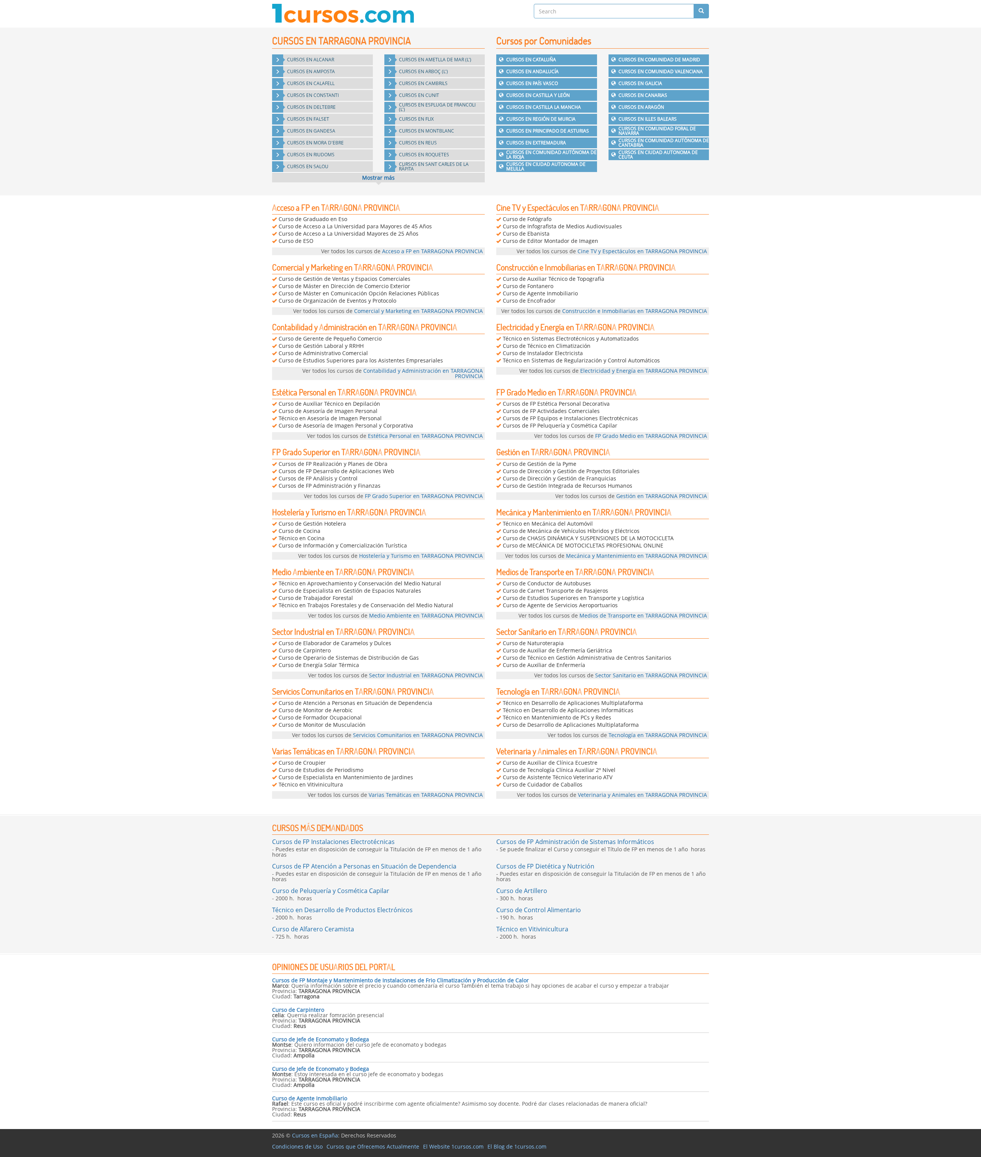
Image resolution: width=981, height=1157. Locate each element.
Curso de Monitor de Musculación (322, 724)
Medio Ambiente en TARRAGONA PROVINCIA (343, 571)
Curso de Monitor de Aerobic (316, 710)
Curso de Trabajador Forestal (316, 597)
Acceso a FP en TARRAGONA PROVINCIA (336, 207)
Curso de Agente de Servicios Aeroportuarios (560, 605)
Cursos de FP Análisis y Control (318, 478)
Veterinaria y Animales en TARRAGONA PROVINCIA (576, 751)
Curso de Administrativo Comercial (323, 353)
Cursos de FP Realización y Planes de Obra (333, 463)
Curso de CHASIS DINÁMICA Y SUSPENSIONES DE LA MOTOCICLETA (588, 538)
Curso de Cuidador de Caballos (542, 784)
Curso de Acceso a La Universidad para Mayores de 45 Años (355, 226)
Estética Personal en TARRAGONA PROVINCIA (344, 392)
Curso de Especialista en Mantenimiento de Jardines (346, 777)
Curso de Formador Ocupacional (320, 717)
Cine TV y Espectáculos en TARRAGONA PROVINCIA (577, 207)
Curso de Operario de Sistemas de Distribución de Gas (349, 657)
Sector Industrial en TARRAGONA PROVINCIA (343, 631)
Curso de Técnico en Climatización (547, 345)
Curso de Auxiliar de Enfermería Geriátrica (557, 650)
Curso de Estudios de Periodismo (321, 770)
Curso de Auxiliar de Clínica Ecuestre (550, 762)
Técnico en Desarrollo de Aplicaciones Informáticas (568, 710)
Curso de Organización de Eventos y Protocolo (337, 300)
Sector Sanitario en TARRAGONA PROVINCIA (566, 631)
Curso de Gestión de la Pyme (539, 463)
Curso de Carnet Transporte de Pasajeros (555, 590)
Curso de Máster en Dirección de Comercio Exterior (344, 286)
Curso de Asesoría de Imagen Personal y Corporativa (346, 425)
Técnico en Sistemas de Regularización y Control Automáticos (581, 360)
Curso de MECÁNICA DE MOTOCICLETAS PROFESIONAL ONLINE (583, 545)
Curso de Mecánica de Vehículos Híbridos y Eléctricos (571, 530)
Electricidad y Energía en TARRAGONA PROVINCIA (575, 327)
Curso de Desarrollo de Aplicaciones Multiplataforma (571, 724)
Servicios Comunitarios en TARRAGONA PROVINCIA (353, 691)
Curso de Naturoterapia (533, 643)
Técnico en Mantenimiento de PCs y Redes (557, 717)
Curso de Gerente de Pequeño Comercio (330, 338)
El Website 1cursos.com (453, 1146)
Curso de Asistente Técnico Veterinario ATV (557, 777)
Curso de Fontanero (528, 286)
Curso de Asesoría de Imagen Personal (328, 411)
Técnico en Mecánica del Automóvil (548, 523)
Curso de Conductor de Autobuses (547, 583)
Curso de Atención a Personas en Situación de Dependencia (355, 702)
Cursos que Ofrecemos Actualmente (372, 1146)
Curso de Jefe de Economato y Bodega (320, 1039)
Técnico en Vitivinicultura (311, 784)
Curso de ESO (296, 240)
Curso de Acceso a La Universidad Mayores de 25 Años (348, 233)
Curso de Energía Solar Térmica (319, 665)
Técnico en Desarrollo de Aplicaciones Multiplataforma (573, 702)
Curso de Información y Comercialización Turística (343, 545)
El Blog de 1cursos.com (516, 1146)
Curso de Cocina (299, 530)
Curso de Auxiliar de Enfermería (544, 665)
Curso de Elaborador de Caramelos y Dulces (335, 643)
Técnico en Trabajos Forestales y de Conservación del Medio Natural (366, 605)
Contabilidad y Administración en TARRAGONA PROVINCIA (364, 327)
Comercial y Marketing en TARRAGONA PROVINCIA (352, 267)
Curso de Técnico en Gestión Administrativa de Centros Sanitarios (587, 657)
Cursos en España (315, 1135)
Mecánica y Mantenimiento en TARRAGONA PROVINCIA (583, 512)
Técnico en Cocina (302, 538)
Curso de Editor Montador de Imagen (550, 240)
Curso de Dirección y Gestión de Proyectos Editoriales (571, 471)
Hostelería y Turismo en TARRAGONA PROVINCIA (349, 512)
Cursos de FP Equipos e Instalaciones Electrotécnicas (570, 418)
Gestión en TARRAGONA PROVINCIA (553, 451)
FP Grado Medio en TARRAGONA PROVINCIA (566, 392)
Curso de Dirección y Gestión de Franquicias (559, 478)
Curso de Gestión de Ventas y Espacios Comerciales (344, 278)
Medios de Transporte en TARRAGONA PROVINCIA (575, 571)
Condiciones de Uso (297, 1146)
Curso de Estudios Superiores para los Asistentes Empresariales (361, 360)
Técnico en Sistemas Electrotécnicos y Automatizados (571, 338)
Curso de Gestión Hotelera (312, 523)
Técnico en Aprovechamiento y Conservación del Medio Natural (360, 583)
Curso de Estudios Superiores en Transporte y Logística (573, 597)
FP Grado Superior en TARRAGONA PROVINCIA (346, 451)
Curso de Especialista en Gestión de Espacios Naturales (350, 590)
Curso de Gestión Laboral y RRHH (321, 345)
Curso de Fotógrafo (527, 219)
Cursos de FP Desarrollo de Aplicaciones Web (336, 471)
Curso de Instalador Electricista (543, 353)
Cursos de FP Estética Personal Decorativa (556, 403)
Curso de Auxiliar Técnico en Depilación (329, 403)
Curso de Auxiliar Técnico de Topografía (553, 278)
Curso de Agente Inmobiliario (540, 293)
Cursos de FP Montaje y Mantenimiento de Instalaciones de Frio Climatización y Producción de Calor (400, 980)
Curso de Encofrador (529, 300)
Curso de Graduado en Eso (313, 219)
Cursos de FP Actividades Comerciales (551, 411)
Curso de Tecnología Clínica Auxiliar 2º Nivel (559, 770)
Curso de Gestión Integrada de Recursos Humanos (567, 485)
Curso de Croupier (302, 762)
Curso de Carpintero (305, 650)
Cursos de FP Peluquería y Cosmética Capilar (560, 425)
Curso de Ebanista (526, 233)
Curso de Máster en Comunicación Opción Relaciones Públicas (359, 293)
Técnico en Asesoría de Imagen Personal (330, 418)
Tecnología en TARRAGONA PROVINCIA (558, 691)
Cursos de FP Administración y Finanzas (330, 485)
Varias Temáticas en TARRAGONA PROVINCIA (343, 751)
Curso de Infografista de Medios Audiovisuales (562, 226)
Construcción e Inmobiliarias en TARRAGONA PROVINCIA (586, 267)
